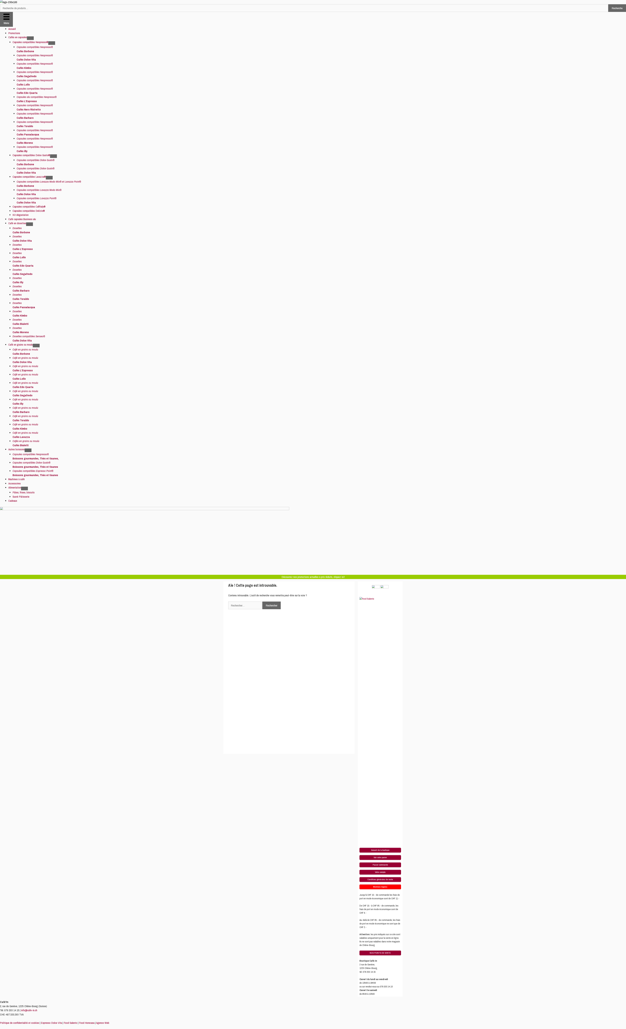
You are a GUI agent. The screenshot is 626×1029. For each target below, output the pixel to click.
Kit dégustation (21, 215)
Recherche (617, 8)
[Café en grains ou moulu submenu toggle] (36, 345)
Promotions (14, 33)
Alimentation (14, 487)
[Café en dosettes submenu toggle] (29, 224)
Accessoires (14, 483)
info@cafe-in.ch (29, 1010)
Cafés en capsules (17, 37)
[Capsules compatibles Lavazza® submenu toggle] (49, 177)
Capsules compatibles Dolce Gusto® (31, 155)
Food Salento (70, 1023)
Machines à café (16, 479)
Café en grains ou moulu (20, 344)
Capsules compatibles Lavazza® (29, 176)
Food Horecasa (86, 1023)
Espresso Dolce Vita (51, 1023)
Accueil (12, 29)
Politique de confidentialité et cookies (19, 1023)
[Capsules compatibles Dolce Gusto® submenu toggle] (53, 156)
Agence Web (102, 1023)
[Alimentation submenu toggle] (24, 488)
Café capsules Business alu (22, 219)
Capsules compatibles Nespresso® (30, 42)
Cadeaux (12, 501)
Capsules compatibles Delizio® (29, 211)
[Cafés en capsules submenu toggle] (30, 38)
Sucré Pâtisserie (21, 496)
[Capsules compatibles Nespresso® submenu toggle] (51, 43)
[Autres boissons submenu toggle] (28, 450)
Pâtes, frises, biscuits (24, 492)
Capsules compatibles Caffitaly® (29, 206)
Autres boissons (16, 449)
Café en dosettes (17, 223)
